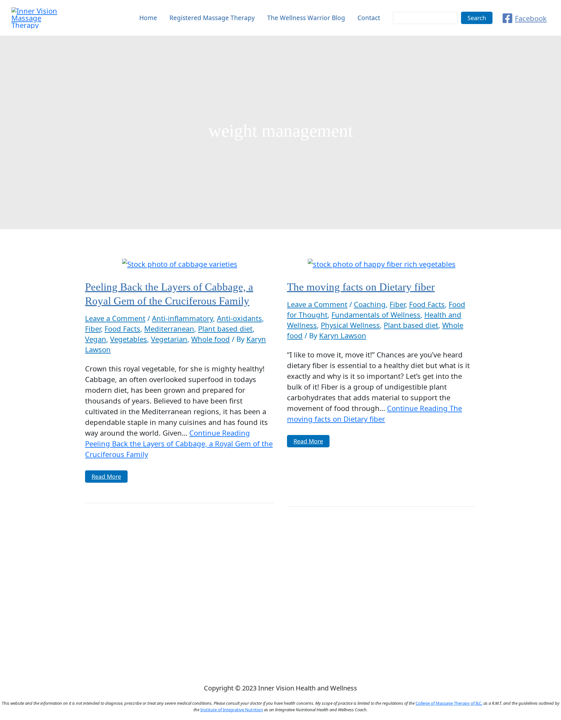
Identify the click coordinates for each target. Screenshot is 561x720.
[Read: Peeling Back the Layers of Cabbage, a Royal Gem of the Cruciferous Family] (179, 263)
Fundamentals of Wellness (375, 314)
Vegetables (128, 339)
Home (148, 18)
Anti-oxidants (239, 318)
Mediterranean (169, 328)
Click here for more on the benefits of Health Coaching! (280, 637)
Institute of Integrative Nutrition (231, 710)
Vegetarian (169, 339)
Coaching (370, 304)
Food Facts (122, 328)
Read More (107, 477)
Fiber (93, 328)
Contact (368, 18)
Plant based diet (225, 328)
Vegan (95, 339)
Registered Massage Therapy (212, 18)
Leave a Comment (115, 318)
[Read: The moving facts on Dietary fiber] (381, 263)
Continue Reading (179, 443)
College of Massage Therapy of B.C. (449, 703)
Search (477, 18)
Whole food (210, 339)
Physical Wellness (350, 325)
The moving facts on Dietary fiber (361, 287)
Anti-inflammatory (182, 318)
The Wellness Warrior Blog (306, 18)
